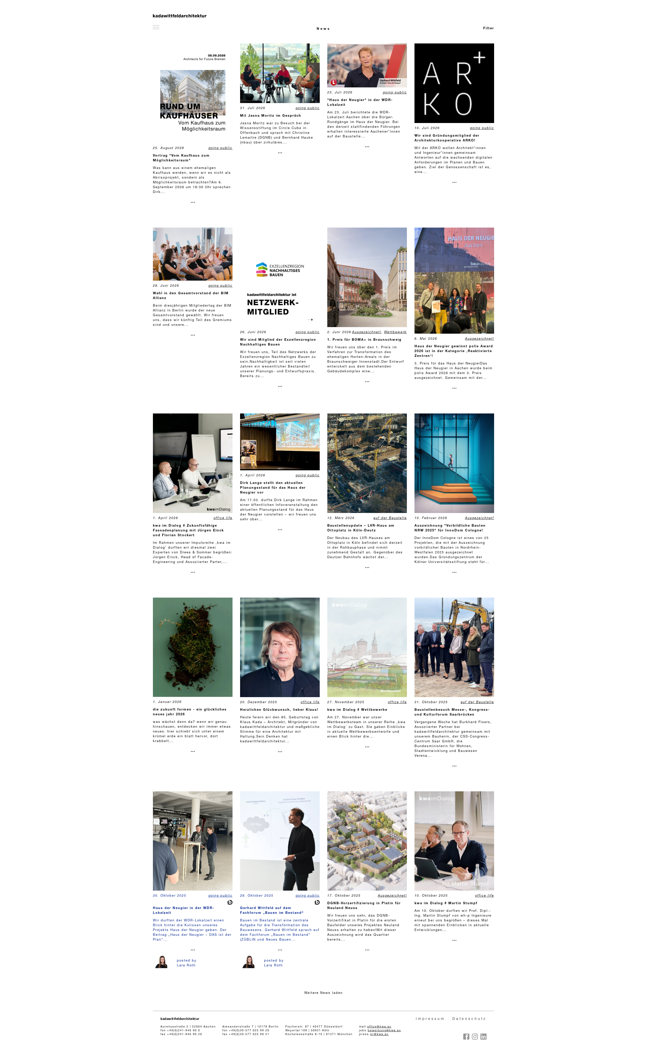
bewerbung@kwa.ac (384, 1030)
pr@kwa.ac (379, 1034)
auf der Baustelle (390, 518)
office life (223, 518)
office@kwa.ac (379, 1026)
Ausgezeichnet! (366, 332)
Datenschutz (469, 1019)
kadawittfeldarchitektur (179, 1019)
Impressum (430, 1019)
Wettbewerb (395, 332)
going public (221, 148)
